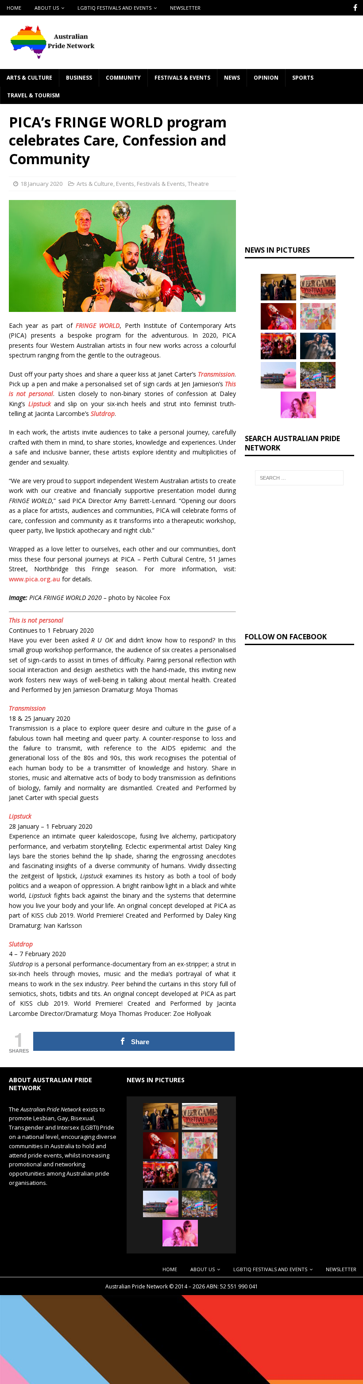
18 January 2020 (41, 184)
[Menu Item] (355, 7)
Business (79, 77)
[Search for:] (299, 477)
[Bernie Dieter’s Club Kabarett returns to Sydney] (278, 316)
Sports (302, 77)
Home (14, 7)
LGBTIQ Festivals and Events (114, 7)
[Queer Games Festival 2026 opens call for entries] (318, 287)
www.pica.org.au (34, 579)
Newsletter (185, 7)
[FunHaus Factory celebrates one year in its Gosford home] (278, 346)
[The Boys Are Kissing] (298, 405)
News (232, 77)
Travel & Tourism (33, 95)
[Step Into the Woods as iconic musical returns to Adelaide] (318, 346)
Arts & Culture (29, 77)
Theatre (198, 184)
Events (125, 184)
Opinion (266, 77)
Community (123, 77)
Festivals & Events (182, 77)
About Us (47, 7)
